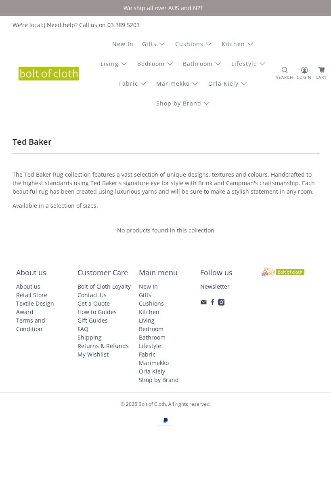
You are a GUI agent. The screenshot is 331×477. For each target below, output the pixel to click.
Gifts (149, 44)
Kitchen (233, 44)
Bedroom (151, 64)
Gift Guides (93, 320)
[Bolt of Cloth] (48, 73)
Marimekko (173, 83)
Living (110, 64)
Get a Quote (94, 303)
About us (28, 286)
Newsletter (215, 286)
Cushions (189, 44)
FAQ (83, 329)
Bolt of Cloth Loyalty (104, 286)
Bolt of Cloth (152, 404)
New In (123, 44)
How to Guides (97, 312)
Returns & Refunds (103, 346)
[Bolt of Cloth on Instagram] (221, 303)
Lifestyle (244, 64)
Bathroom (198, 64)
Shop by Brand (178, 103)
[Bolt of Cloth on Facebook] (212, 303)
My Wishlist (93, 354)
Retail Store (31, 295)
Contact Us (92, 295)
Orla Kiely (223, 83)
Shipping (90, 337)
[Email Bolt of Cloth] (203, 303)
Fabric (128, 83)
